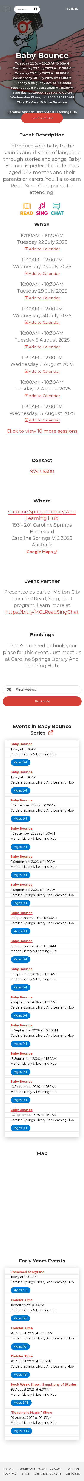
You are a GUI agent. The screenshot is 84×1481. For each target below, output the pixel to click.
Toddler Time (22, 1300)
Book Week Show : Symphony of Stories (44, 1384)
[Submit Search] (36, 9)
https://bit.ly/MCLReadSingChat (42, 612)
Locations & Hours (31, 1469)
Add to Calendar (44, 249)
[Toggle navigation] (7, 9)
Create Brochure (47, 1473)
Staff (26, 1473)
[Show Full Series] (51, 733)
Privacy (55, 1469)
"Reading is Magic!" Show (31, 1412)
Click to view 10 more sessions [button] (42, 102)
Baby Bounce (22, 744)
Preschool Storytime (27, 1272)
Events (72, 8)
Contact (10, 1473)
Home (8, 1469)
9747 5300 (42, 471)
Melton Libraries (73, 1471)
